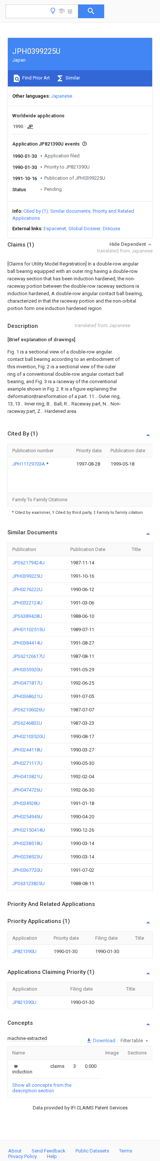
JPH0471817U (27, 683)
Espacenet (55, 228)
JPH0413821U (27, 776)
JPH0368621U (27, 696)
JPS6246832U (27, 723)
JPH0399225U (27, 576)
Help (52, 1156)
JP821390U (24, 951)
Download (103, 1040)
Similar (72, 78)
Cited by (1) (35, 211)
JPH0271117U (27, 763)
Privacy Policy (22, 1156)
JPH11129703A (29, 464)
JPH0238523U (27, 857)
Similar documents (70, 211)
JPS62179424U (28, 562)
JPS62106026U (28, 709)
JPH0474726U (27, 790)
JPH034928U (26, 803)
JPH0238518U (27, 843)
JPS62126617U (28, 656)
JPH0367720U (27, 870)
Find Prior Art (35, 78)
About (15, 1151)
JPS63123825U (28, 883)
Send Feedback (48, 1151)
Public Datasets (92, 1151)
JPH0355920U (27, 669)
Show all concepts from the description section (41, 1087)
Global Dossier (84, 228)
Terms (125, 1151)
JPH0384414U (27, 643)
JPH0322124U (27, 603)
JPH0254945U (27, 816)
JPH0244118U (27, 750)
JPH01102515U (28, 629)
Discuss (111, 228)
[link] (22, 1068)
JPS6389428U (27, 616)
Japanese (61, 96)
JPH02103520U (28, 736)
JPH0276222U (27, 589)
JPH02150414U (28, 830)
